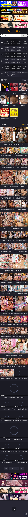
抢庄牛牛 (25, 44)
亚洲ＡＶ (7, 47)
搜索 (24, 35)
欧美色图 (19, 60)
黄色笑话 (19, 68)
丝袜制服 (13, 50)
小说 (2, 67)
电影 (2, 55)
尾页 (22, 468)
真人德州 (13, 41)
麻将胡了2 (6, 44)
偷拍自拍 (13, 53)
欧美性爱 (25, 53)
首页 (6, 468)
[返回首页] (26, 513)
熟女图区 (19, 62)
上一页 (11, 468)
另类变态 (25, 56)
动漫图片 (25, 60)
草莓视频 (19, 72)
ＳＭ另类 (25, 50)
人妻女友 (19, 66)
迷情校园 (7, 68)
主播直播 (19, 50)
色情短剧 (13, 75)
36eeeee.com (14, 31)
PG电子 (7, 41)
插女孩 (7, 72)
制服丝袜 (7, 56)
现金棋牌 (19, 44)
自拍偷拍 (13, 47)
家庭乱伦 (13, 66)
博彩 (2, 42)
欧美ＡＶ (19, 47)
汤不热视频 (25, 72)
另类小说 (13, 68)
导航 (2, 73)
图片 (2, 61)
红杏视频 (7, 75)
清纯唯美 (13, 62)
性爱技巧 (25, 68)
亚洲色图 (13, 60)
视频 (2, 48)
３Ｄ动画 (25, 47)
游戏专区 (25, 41)
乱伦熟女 (19, 56)
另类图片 (25, 62)
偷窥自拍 (7, 60)
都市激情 (7, 66)
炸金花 (13, 44)
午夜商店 (13, 72)
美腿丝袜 (7, 62)
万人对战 (19, 41)
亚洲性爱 (7, 53)
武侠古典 (25, 66)
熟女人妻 (7, 50)
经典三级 (13, 56)
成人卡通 (19, 53)
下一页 (17, 468)
